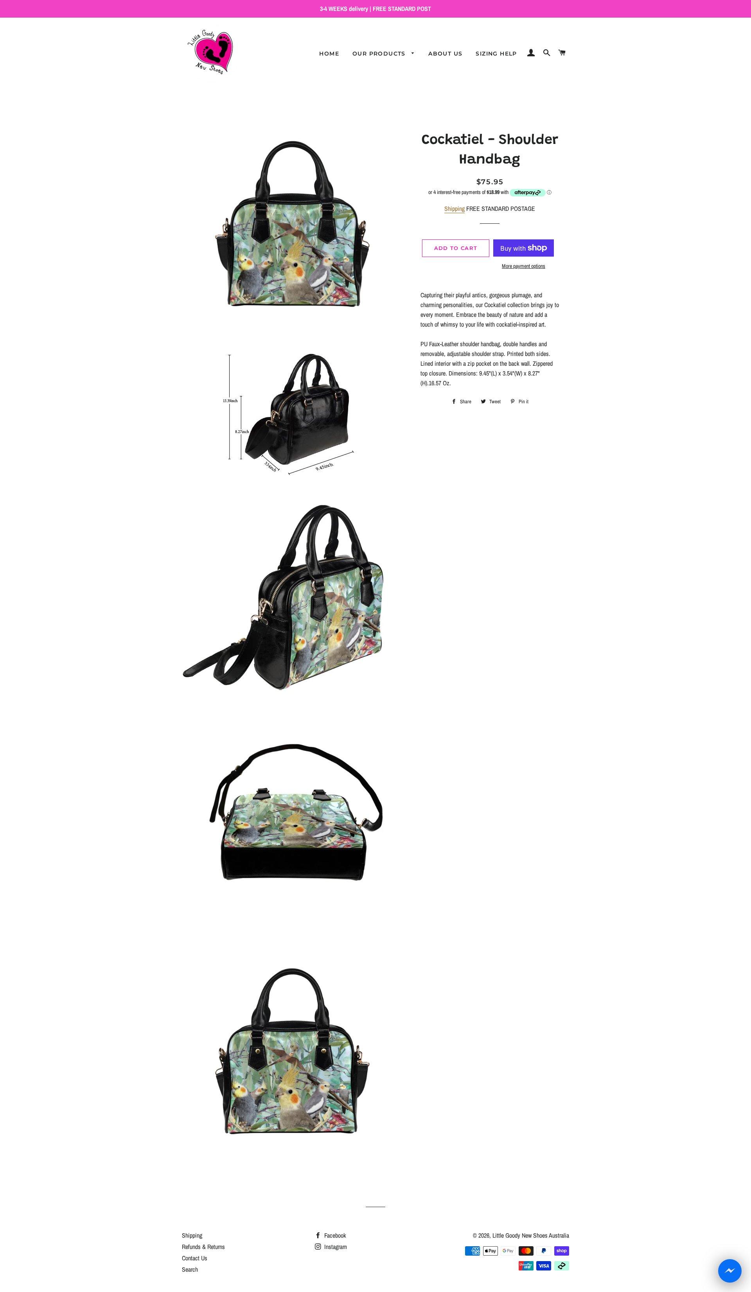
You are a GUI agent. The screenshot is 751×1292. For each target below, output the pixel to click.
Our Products (380, 53)
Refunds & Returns (203, 1246)
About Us (445, 53)
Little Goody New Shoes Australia (530, 1235)
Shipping (454, 208)
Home (329, 53)
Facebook (334, 1235)
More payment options (523, 266)
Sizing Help (496, 53)
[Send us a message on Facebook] (730, 1271)
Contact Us (194, 1258)
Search (190, 1269)
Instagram (335, 1246)
